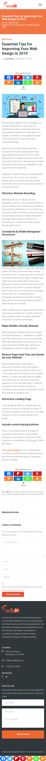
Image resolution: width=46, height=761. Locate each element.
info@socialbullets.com (14, 660)
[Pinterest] (37, 77)
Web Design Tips (26, 492)
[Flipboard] (18, 77)
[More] (37, 82)
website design (14, 494)
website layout (27, 494)
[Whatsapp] (27, 82)
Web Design (13, 23)
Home (4, 23)
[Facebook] (8, 77)
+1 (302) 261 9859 (12, 666)
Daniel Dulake (13, 450)
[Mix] (8, 82)
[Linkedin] (18, 82)
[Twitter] (27, 77)
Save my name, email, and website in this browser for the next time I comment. (22, 588)
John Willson (9, 59)
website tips (38, 494)
